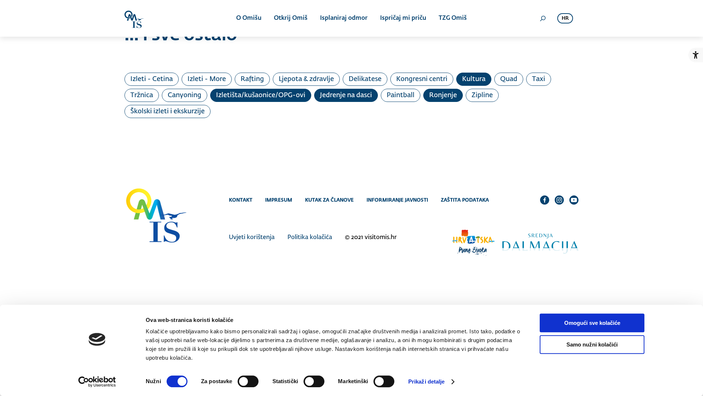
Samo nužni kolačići (592, 344)
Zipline (482, 95)
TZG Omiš (453, 18)
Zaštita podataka (465, 200)
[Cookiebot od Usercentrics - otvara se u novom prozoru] (97, 381)
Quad (508, 79)
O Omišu (248, 18)
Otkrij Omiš (291, 18)
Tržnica (141, 95)
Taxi (538, 79)
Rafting (252, 79)
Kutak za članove (329, 200)
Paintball (400, 95)
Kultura (474, 79)
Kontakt (240, 200)
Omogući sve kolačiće (592, 323)
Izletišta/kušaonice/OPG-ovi (260, 95)
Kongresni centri (421, 79)
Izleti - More (206, 79)
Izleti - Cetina (151, 79)
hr (565, 18)
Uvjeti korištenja (252, 238)
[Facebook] (544, 199)
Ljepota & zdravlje (306, 79)
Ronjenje (443, 95)
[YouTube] (574, 199)
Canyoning (184, 95)
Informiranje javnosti (397, 200)
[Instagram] (559, 199)
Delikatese (365, 79)
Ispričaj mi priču (403, 18)
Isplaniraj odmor (344, 18)
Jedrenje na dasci (346, 95)
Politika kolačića (309, 238)
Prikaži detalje (426, 381)
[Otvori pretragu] (542, 18)
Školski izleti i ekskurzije (167, 111)
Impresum (278, 200)
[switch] (248, 381)
